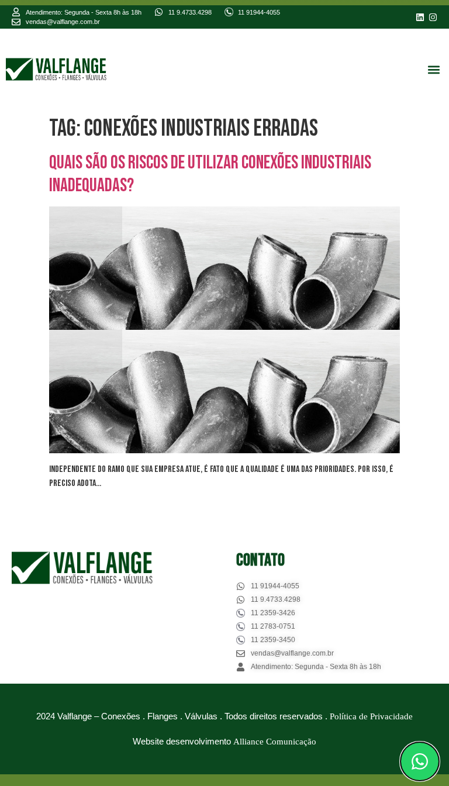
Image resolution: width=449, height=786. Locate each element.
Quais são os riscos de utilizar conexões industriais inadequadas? (210, 173)
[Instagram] (433, 17)
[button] (433, 69)
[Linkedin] (420, 17)
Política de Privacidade (371, 716)
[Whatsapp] (419, 761)
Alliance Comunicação (274, 741)
